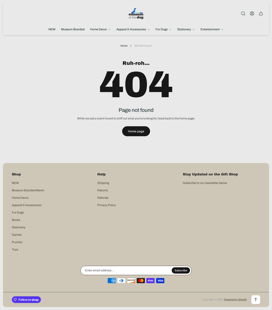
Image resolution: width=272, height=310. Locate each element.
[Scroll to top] (255, 299)
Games (17, 234)
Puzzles (17, 242)
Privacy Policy (106, 205)
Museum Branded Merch (28, 190)
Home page (136, 131)
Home (123, 45)
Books (16, 219)
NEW (15, 182)
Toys (15, 249)
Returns (102, 190)
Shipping (103, 182)
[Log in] (252, 13)
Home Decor (20, 197)
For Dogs (18, 212)
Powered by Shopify (235, 299)
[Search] (243, 13)
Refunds (102, 197)
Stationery (19, 227)
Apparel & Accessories (26, 205)
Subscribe (181, 270)
